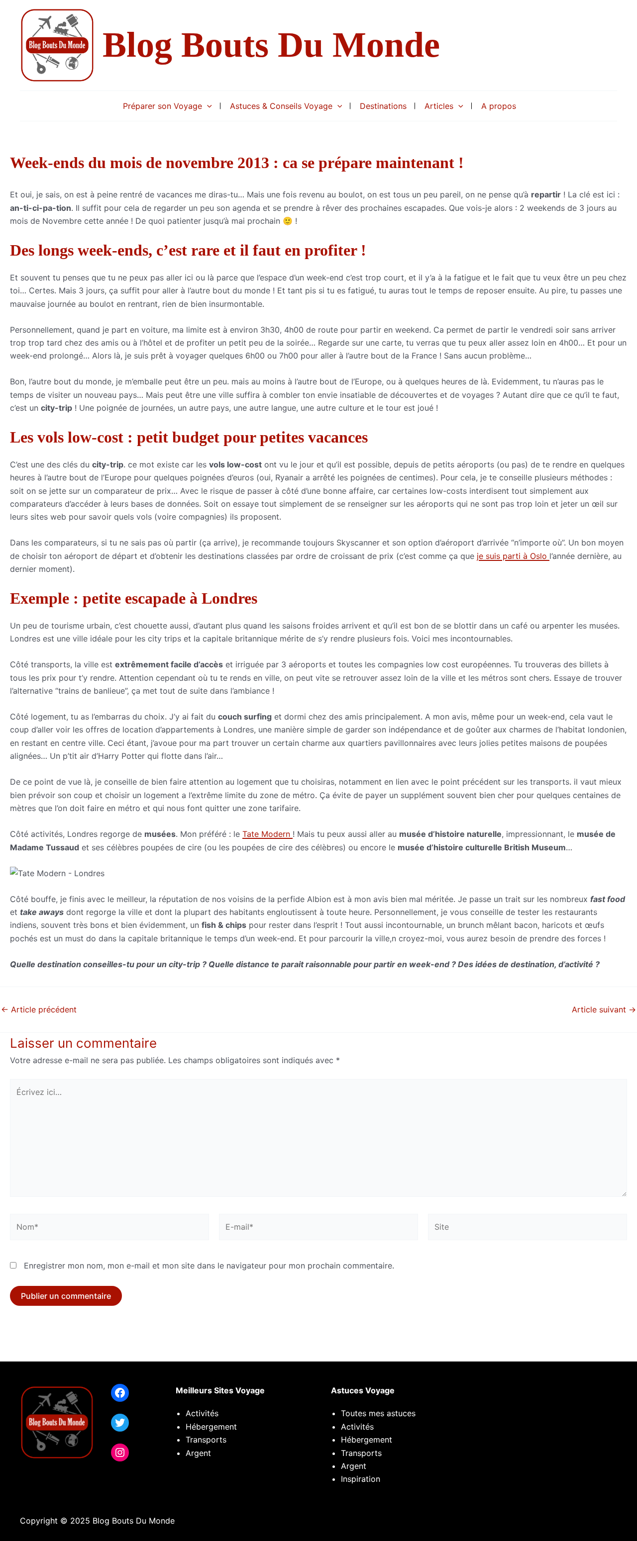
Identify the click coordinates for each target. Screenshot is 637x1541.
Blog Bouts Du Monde (271, 45)
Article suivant (604, 1009)
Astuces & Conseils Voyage (281, 106)
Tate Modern (267, 834)
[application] (207, 106)
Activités (202, 1413)
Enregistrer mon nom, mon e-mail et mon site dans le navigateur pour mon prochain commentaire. (209, 1265)
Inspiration (360, 1479)
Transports (361, 1453)
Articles (439, 106)
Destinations (383, 106)
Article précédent (39, 1009)
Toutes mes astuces (378, 1413)
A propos (498, 106)
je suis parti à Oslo (513, 556)
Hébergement (211, 1427)
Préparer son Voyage (162, 106)
